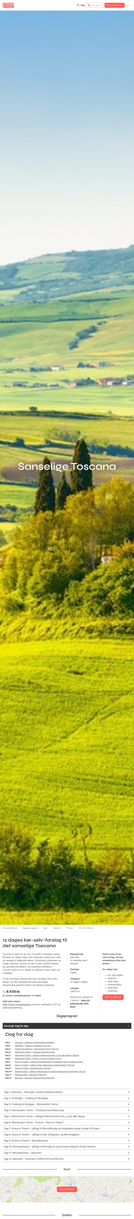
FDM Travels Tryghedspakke (17, 1004)
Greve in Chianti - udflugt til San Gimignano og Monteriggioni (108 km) (45, 1065)
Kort (46, 928)
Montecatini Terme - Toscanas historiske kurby (35, 1052)
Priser (70, 928)
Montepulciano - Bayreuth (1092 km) (30, 1075)
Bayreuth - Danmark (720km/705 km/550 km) (35, 1078)
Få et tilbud (86, 928)
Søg (82, 5)
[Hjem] (8, 5)
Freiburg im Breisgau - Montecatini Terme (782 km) (37, 1049)
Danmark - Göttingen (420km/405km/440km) (34, 1042)
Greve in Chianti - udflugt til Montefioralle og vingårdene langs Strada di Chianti (49, 1062)
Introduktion (10, 928)
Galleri (58, 928)
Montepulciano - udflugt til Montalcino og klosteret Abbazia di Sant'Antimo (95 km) (50, 1071)
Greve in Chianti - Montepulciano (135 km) (33, 1068)
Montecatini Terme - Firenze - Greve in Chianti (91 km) (38, 1058)
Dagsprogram (30, 928)
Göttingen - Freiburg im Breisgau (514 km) (33, 1046)
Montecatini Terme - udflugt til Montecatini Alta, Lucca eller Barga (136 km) (47, 1055)
